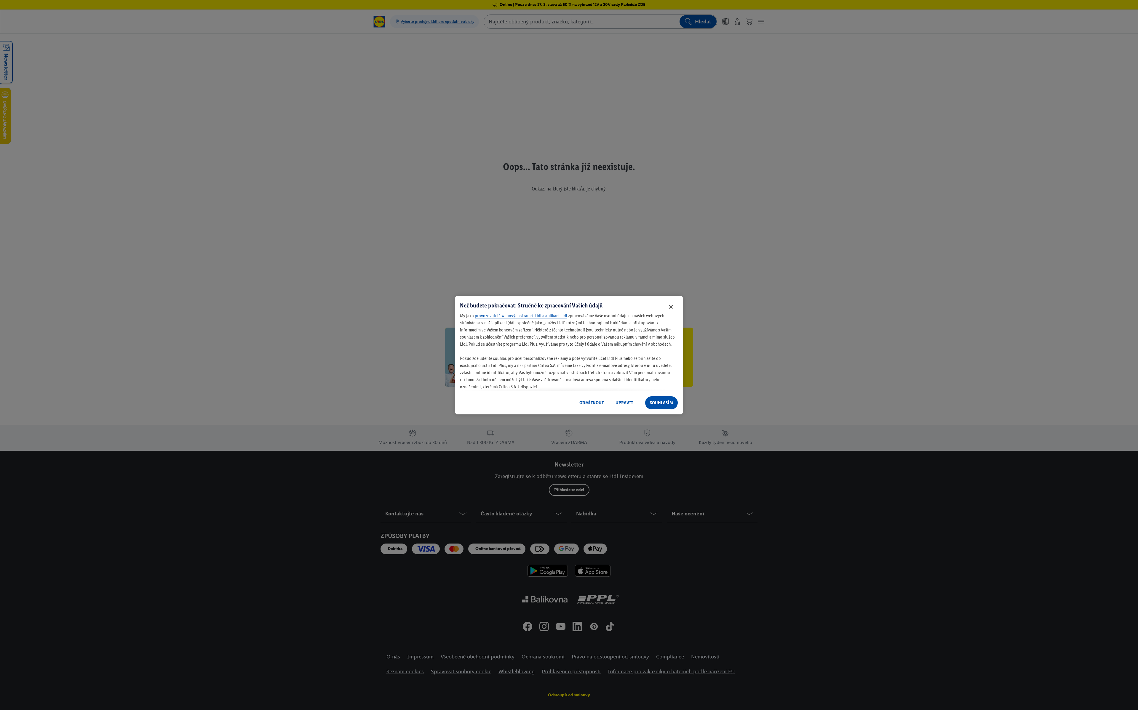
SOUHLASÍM (661, 403)
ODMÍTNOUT (591, 403)
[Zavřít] (671, 307)
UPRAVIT (624, 403)
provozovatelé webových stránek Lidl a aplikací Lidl (521, 315)
